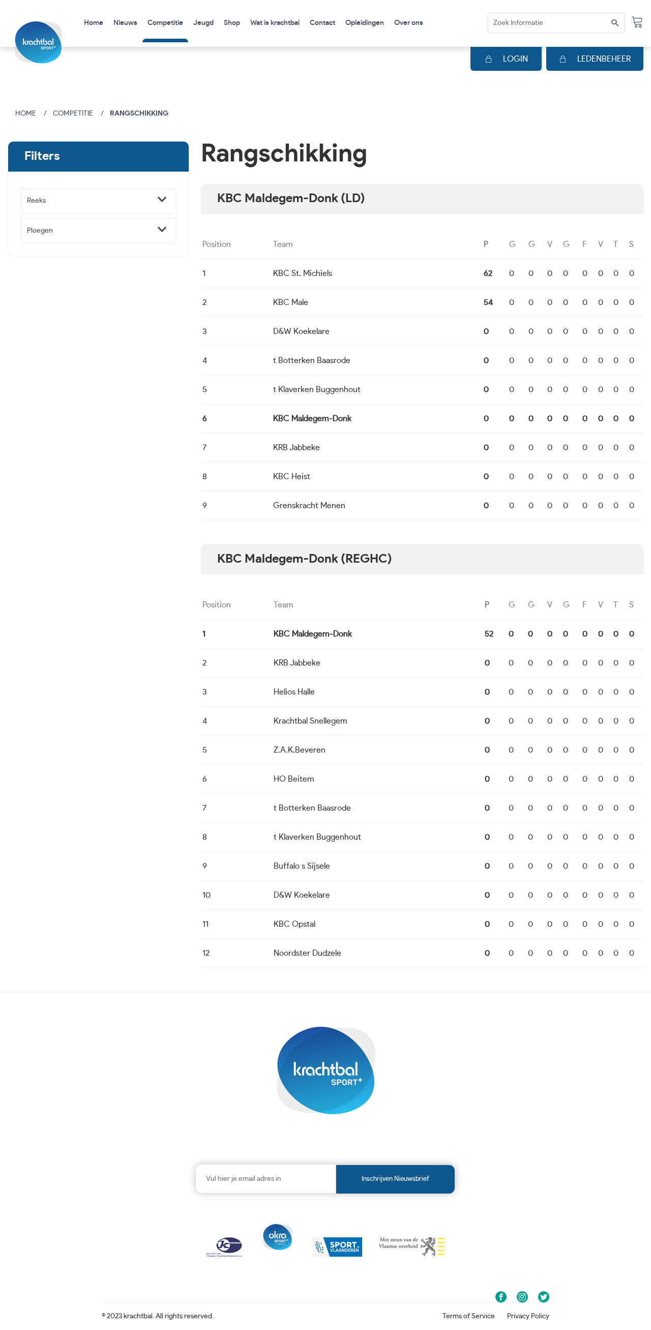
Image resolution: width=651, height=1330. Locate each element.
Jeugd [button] (203, 22)
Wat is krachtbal (275, 22)
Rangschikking (139, 113)
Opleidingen (364, 22)
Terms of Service (468, 1316)
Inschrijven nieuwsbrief (395, 1179)
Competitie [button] (165, 22)
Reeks (36, 200)
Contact (322, 22)
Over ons (408, 22)
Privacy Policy (528, 1316)
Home (93, 22)
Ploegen (40, 230)
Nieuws (125, 22)
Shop (232, 22)
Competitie (73, 113)
